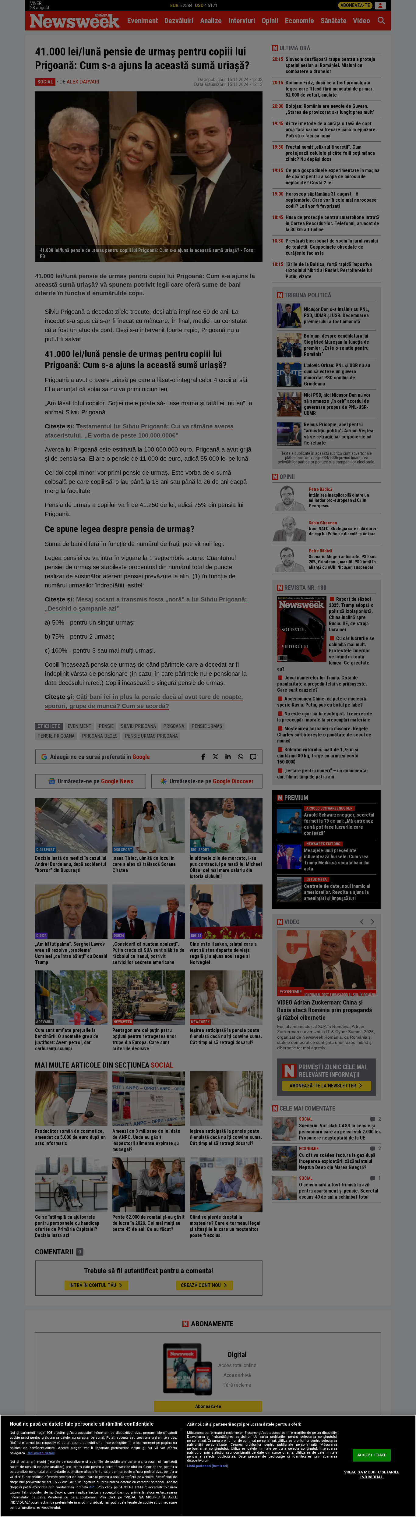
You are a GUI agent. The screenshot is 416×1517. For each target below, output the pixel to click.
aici (92, 1487)
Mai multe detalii (41, 1453)
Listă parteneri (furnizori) (207, 1466)
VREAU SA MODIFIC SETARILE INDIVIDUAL (371, 1474)
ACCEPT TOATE (371, 1455)
